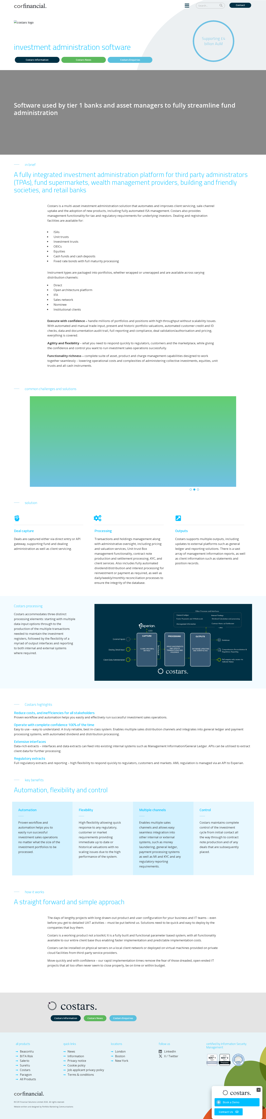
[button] (187, 6)
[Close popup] (259, 1090)
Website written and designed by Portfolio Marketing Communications (43, 1106)
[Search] (221, 5)
